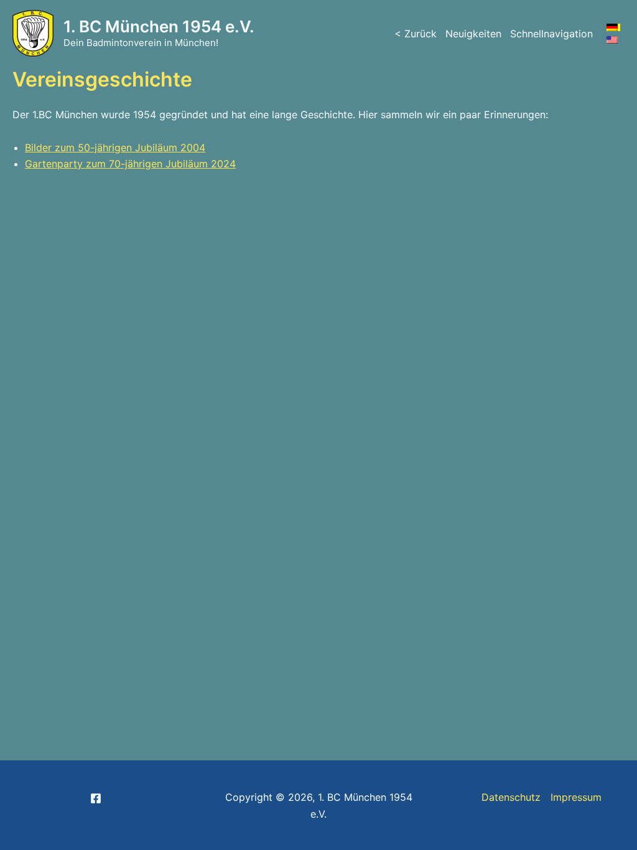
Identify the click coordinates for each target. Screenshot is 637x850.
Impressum (576, 797)
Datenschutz (511, 797)
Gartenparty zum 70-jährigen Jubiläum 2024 (130, 163)
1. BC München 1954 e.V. (158, 26)
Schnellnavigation (551, 33)
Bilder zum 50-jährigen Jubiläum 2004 (115, 147)
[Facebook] (95, 798)
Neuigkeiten (473, 33)
